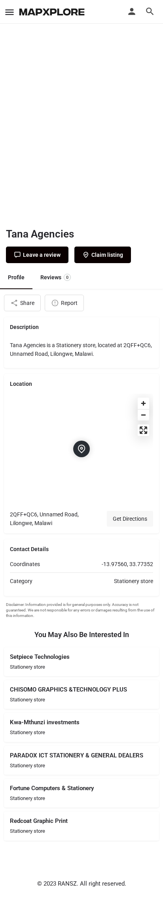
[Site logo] (53, 12)
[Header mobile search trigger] (150, 11)
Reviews (54, 277)
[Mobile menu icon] (9, 12)
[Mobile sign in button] (132, 11)
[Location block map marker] (81, 449)
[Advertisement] (81, 132)
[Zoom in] (143, 403)
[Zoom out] (143, 415)
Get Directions (130, 519)
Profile (16, 277)
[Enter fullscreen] (143, 430)
